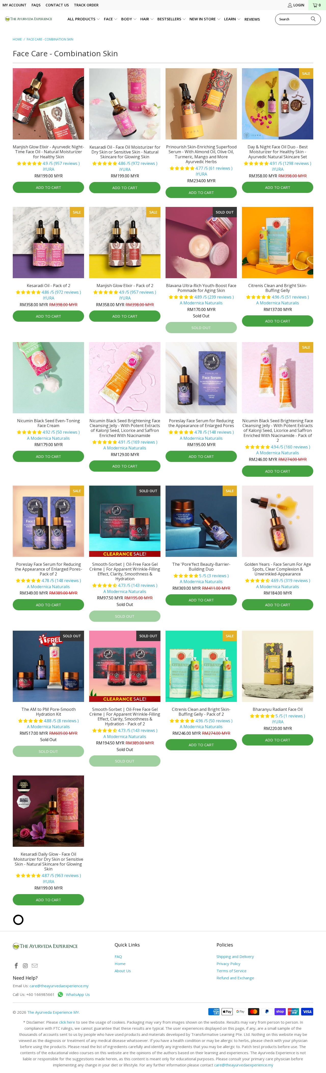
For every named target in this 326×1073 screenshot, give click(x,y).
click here (67, 1022)
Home (120, 963)
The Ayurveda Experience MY (53, 1012)
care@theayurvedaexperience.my (59, 985)
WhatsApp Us (78, 994)
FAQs (36, 5)
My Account (14, 5)
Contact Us (57, 5)
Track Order (86, 5)
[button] (83, 19)
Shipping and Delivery (235, 956)
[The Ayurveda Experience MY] (28, 19)
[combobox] (298, 19)
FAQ (118, 956)
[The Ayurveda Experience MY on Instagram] (26, 966)
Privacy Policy (228, 963)
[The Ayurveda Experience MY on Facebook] (16, 966)
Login (298, 5)
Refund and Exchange (235, 977)
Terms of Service (231, 970)
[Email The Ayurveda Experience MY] (34, 966)
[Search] (313, 19)
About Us (123, 970)
